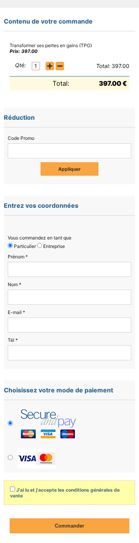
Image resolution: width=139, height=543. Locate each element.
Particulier (24, 246)
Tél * (13, 340)
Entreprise (53, 246)
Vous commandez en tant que (39, 238)
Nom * (14, 284)
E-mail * (16, 312)
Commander (69, 526)
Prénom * (18, 257)
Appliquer (69, 169)
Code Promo (21, 138)
